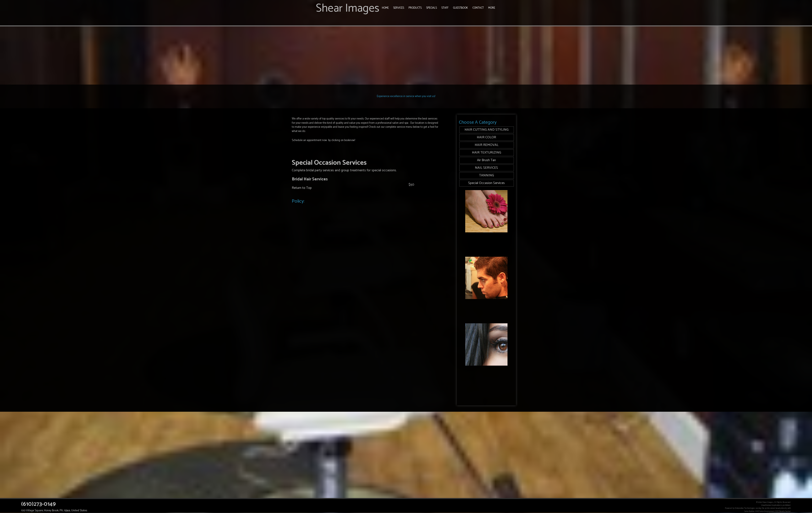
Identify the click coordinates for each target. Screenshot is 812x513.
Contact (478, 8)
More (491, 8)
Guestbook (460, 8)
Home (385, 8)
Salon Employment (767, 511)
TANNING (486, 175)
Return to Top (302, 188)
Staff (445, 8)
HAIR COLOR (486, 137)
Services (398, 8)
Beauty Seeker (785, 511)
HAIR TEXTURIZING (486, 152)
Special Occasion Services (486, 183)
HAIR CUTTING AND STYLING (487, 130)
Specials (431, 8)
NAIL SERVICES (486, 168)
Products (415, 8)
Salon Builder (749, 511)
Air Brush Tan (486, 160)
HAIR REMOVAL (486, 145)
